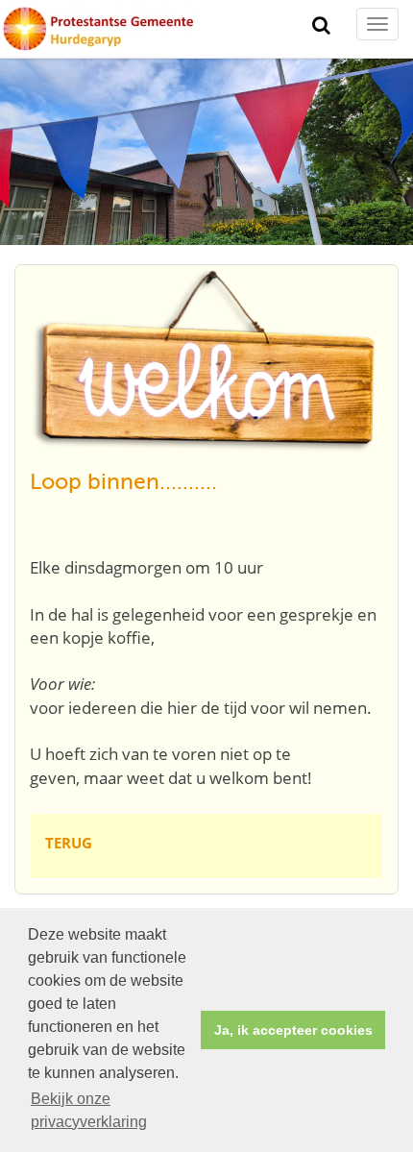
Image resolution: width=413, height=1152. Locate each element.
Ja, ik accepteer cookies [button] (293, 1030)
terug (68, 842)
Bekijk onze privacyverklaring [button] (89, 1110)
